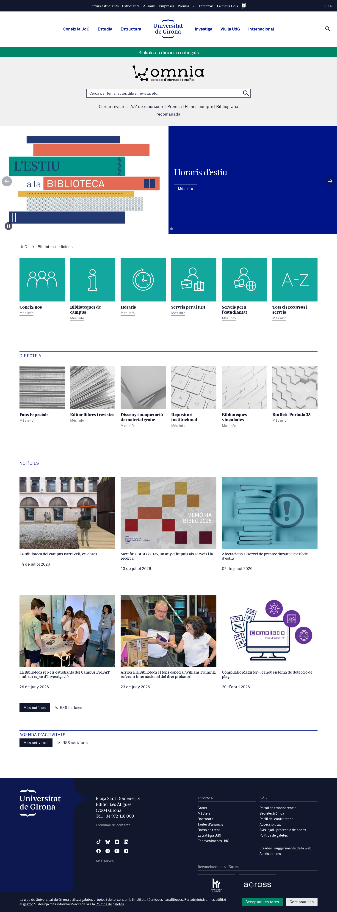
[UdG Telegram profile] (126, 851)
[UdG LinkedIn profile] (126, 842)
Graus (202, 808)
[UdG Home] (168, 29)
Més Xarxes (105, 861)
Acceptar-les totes (262, 902)
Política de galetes (274, 835)
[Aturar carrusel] (8, 226)
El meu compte (199, 107)
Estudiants (131, 6)
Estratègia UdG (209, 835)
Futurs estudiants (104, 6)
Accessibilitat (270, 824)
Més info (168, 194)
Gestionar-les (302, 902)
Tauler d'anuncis (211, 824)
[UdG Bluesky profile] (107, 842)
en (330, 6)
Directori (206, 6)
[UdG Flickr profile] (107, 851)
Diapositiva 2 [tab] (171, 229)
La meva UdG (227, 6)
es (324, 6)
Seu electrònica (272, 813)
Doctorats (205, 819)
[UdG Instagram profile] (117, 842)
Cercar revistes (113, 107)
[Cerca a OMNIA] (246, 93)
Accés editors (270, 854)
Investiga (203, 29)
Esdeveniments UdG (213, 841)
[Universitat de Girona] (40, 804)
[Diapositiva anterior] (7, 181)
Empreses (166, 6)
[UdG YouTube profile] (117, 851)
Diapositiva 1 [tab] (165, 229)
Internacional (261, 29)
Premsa (184, 6)
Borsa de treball (210, 830)
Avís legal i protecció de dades (283, 830)
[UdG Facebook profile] (98, 851)
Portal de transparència (278, 808)
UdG (23, 247)
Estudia (105, 29)
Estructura (131, 29)
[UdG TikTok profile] (98, 842)
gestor (28, 904)
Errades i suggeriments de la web (285, 848)
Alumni (149, 6)
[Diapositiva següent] (330, 181)
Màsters (204, 813)
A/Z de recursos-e (147, 107)
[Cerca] (327, 29)
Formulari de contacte (113, 825)
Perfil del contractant (276, 819)
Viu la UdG (230, 29)
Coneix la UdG (76, 29)
